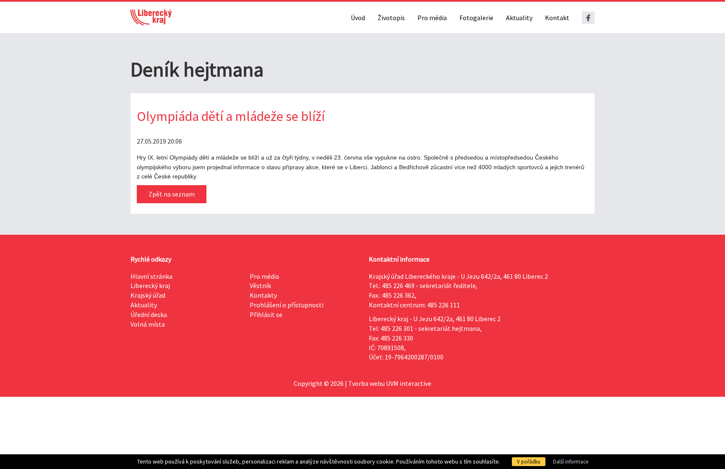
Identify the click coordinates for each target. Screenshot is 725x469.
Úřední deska (148, 314)
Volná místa (147, 324)
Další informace (570, 461)
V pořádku (528, 461)
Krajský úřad (147, 295)
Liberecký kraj (150, 285)
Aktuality (519, 17)
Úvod (358, 17)
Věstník (260, 285)
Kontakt (557, 17)
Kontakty (263, 295)
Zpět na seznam (172, 194)
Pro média (432, 17)
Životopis (391, 17)
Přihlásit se (266, 314)
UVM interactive (408, 383)
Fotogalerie (476, 17)
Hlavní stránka (151, 276)
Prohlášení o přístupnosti (286, 305)
